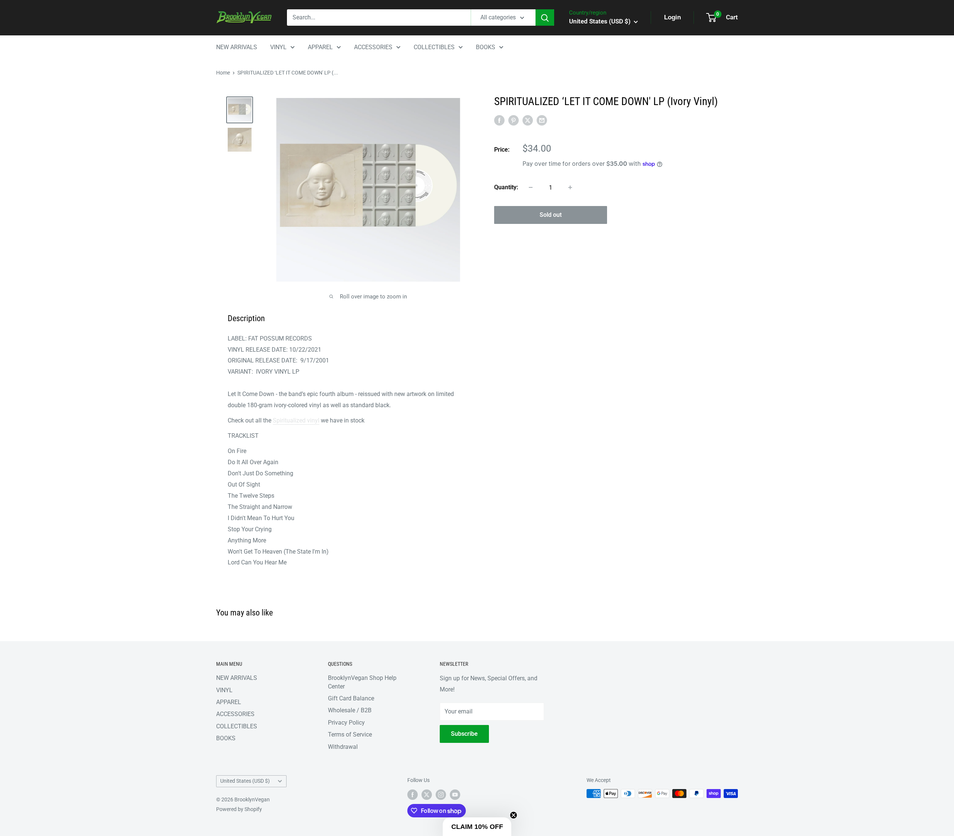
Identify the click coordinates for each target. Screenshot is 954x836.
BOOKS (485, 47)
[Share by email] (542, 120)
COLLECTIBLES (434, 47)
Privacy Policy (346, 722)
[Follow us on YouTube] (455, 794)
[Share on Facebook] (499, 120)
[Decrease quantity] (530, 187)
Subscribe (464, 733)
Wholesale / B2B (350, 710)
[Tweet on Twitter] (527, 120)
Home (223, 73)
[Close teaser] (513, 815)
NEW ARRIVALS (236, 47)
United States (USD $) (245, 781)
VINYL (278, 47)
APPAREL (320, 47)
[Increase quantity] (570, 187)
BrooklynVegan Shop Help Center (362, 682)
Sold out (551, 214)
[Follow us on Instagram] (441, 794)
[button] (477, 826)
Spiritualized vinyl (296, 420)
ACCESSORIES (373, 47)
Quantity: (506, 187)
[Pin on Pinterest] (513, 120)
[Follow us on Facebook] (412, 794)
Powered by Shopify (239, 809)
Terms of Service (350, 734)
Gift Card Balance (351, 698)
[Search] (545, 17)
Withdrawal (343, 746)
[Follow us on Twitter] (426, 794)
